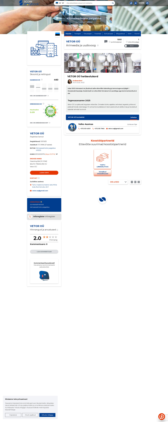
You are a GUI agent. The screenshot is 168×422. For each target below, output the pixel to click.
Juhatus (133, 117)
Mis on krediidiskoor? (39, 123)
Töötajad (77, 34)
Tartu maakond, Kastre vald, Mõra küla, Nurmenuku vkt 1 (44, 186)
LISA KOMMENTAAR (44, 252)
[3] (135, 182)
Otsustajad (87, 34)
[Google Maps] (31, 186)
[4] (138, 182)
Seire (129, 34)
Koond (136, 34)
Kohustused (108, 34)
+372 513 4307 (85, 128)
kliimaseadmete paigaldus (39, 207)
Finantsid (97, 34)
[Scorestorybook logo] (29, 3)
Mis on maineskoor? (38, 96)
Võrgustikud (120, 34)
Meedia (68, 34)
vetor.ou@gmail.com (40, 191)
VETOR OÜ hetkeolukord (82, 76)
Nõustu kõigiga (47, 415)
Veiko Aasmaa (85, 124)
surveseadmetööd (37, 204)
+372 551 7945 (99, 128)
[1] (132, 182)
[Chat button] (131, 3)
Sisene (141, 3)
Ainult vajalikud (30, 415)
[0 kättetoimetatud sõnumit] (105, 42)
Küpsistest (13, 415)
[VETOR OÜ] (44, 48)
